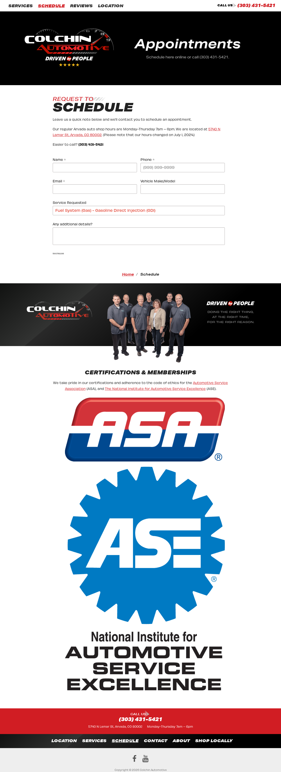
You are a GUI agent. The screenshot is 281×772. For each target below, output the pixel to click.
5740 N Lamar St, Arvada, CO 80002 (115, 726)
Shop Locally (213, 740)
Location (110, 5)
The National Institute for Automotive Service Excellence (155, 388)
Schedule (51, 5)
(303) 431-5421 (256, 5)
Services (20, 5)
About (181, 740)
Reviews (81, 5)
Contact (155, 740)
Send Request (58, 253)
